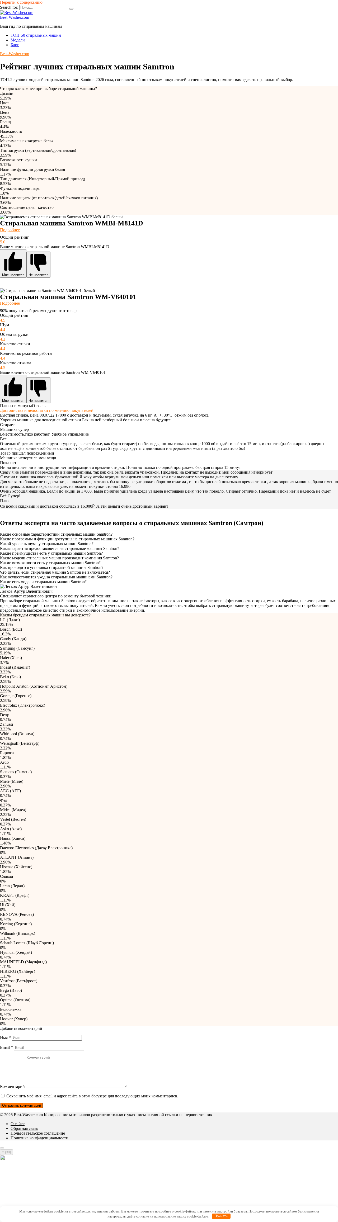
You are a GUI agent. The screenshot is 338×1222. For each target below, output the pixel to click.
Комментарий (12, 1086)
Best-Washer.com (14, 17)
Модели (18, 40)
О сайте (18, 1123)
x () (6, 1152)
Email (6, 1047)
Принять (221, 1216)
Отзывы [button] (39, 405)
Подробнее (10, 230)
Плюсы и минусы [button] (16, 405)
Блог (15, 45)
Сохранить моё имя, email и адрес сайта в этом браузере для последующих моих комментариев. (92, 1096)
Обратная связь (24, 1128)
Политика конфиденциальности (39, 1138)
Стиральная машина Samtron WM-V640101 (68, 297)
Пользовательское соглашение (38, 1133)
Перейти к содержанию (21, 2)
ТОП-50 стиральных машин (36, 35)
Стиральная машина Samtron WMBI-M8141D (71, 223)
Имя (5, 1037)
